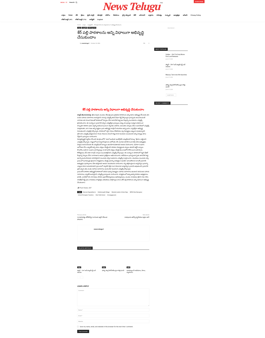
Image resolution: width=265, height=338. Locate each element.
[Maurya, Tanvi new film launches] (159, 77)
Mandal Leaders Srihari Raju (120, 192)
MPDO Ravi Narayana (136, 192)
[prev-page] (78, 277)
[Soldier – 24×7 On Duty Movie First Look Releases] (159, 57)
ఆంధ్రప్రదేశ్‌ (90, 25)
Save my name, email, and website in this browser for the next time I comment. (106, 326)
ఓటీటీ (128, 267)
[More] (111, 48)
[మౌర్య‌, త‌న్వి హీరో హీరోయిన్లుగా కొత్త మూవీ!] (113, 260)
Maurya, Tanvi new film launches (176, 75)
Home (79, 25)
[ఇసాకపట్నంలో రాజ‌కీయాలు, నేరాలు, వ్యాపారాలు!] (138, 260)
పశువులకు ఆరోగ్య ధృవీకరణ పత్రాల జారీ (137, 217)
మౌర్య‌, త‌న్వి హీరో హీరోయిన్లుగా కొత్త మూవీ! (113, 270)
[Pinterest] (102, 48)
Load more (170, 95)
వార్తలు (84, 25)
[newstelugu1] (78, 43)
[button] (73, 2)
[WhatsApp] (106, 48)
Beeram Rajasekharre (89, 192)
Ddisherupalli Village (104, 192)
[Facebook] (92, 48)
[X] (97, 48)
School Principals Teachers (86, 195)
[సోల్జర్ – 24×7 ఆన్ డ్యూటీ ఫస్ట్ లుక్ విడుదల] (88, 260)
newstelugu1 (85, 43)
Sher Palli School (100, 195)
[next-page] (82, 277)
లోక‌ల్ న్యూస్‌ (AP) (92, 27)
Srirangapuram (111, 195)
